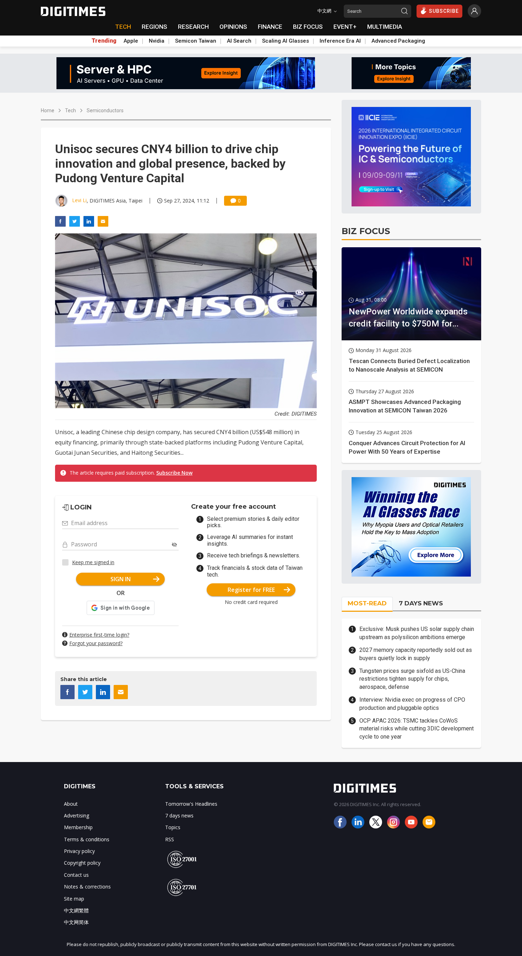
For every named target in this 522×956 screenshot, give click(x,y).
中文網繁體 (76, 910)
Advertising (76, 815)
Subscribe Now (174, 472)
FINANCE (270, 26)
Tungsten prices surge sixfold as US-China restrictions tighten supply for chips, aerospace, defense (412, 679)
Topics (172, 827)
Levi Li (79, 200)
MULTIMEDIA (384, 26)
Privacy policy (79, 851)
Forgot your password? (96, 643)
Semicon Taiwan (195, 41)
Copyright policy (82, 862)
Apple (131, 41)
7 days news (179, 815)
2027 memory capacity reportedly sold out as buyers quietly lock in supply (415, 654)
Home (47, 110)
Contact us (76, 874)
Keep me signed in (93, 562)
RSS (169, 839)
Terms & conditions (86, 839)
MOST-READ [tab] (367, 603)
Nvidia (156, 41)
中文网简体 (76, 922)
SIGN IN (120, 579)
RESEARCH (193, 26)
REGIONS (154, 26)
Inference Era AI (340, 41)
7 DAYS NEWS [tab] (421, 603)
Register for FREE (251, 590)
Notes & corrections (87, 886)
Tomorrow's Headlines (191, 803)
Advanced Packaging (398, 41)
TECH (123, 26)
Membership (78, 827)
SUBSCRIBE (444, 11)
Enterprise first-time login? (99, 634)
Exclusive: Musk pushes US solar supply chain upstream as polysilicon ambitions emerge (416, 633)
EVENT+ (345, 26)
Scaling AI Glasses (285, 41)
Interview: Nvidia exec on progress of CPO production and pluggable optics (412, 703)
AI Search (239, 41)
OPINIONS (233, 26)
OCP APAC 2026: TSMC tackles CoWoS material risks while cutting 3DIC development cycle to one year (416, 728)
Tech (70, 110)
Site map (74, 898)
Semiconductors (105, 110)
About (71, 803)
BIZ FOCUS (308, 26)
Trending (104, 41)
